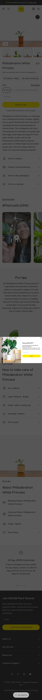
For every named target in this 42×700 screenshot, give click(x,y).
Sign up (31, 356)
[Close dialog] (41, 338)
